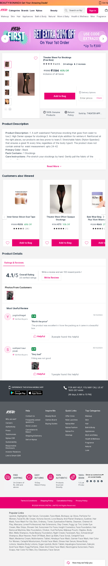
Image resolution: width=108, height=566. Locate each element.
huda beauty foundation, (41, 533)
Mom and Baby (91, 435)
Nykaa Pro (69, 431)
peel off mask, (39, 535)
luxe (32, 10)
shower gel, (32, 527)
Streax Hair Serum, (67, 541)
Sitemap (68, 435)
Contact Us (30, 416)
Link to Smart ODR (13, 456)
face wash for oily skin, (26, 521)
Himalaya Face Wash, (60, 538)
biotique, (65, 516)
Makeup (88, 416)
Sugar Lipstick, (45, 544)
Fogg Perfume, (32, 547)
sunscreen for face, (48, 527)
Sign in (92, 10)
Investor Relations (13, 452)
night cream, (59, 533)
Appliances (89, 431)
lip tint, (78, 524)
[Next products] (103, 217)
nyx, (78, 533)
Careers (9, 423)
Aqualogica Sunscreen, (76, 544)
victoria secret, (43, 519)
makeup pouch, (71, 530)
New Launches (71, 420)
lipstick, (13, 516)
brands (24, 10)
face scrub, (65, 535)
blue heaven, (25, 535)
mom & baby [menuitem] (63, 16)
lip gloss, (74, 516)
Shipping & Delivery (34, 436)
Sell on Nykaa (31, 439)
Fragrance (89, 443)
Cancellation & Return (31, 431)
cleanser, (77, 521)
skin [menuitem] (13, 16)
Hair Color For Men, (25, 550)
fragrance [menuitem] (101, 16)
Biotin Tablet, (58, 544)
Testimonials (11, 434)
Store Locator (31, 426)
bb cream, (31, 519)
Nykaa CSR (10, 438)
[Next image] (10, 109)
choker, (46, 530)
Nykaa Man (70, 424)
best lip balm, (52, 535)
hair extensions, (49, 524)
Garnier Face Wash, (80, 538)
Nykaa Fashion (71, 427)
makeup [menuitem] (5, 16)
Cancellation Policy (64, 501)
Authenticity (10, 427)
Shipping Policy (46, 501)
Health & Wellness (92, 439)
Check (99, 98)
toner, (50, 521)
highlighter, (22, 516)
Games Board (51, 420)
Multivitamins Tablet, (41, 538)
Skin (87, 420)
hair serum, (33, 516)
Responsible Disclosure (11, 447)
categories (14, 10)
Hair (87, 424)
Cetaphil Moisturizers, (31, 541)
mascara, (18, 524)
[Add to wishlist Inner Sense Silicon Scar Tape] (7, 242)
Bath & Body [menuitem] (41, 16)
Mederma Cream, (23, 538)
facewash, (71, 533)
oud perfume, (56, 530)
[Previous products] (4, 217)
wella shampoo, (21, 533)
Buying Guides (51, 424)
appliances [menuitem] (27, 16)
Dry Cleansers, (41, 550)
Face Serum (54, 550)
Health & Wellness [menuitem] (80, 16)
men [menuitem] (93, 16)
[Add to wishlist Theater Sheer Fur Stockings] (35, 58)
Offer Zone (70, 416)
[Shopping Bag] (106, 10)
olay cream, (62, 524)
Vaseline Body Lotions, (27, 544)
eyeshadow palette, (63, 521)
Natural (88, 446)
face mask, (55, 516)
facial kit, (21, 519)
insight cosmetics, (67, 527)
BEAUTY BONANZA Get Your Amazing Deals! (24, 2)
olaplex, (82, 530)
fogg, (71, 524)
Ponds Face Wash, (49, 541)
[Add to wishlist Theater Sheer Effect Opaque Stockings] (47, 242)
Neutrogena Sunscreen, (77, 547)
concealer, (44, 516)
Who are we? (11, 419)
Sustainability (11, 442)
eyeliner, (88, 519)
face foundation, (84, 527)
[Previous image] (5, 109)
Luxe (87, 450)
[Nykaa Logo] (4, 9)
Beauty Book (50, 416)
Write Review (51, 277)
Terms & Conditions (29, 501)
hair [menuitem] (19, 16)
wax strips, (21, 527)
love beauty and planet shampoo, (67, 519)
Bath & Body (90, 427)
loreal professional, (32, 524)
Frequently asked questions (33, 421)
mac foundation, (34, 530)
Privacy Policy (81, 501)
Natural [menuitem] (52, 16)
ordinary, (42, 521)
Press (8, 430)
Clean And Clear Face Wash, (52, 547)
